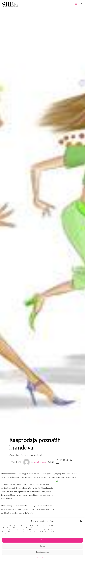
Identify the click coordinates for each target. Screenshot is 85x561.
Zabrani (42, 546)
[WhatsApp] (67, 460)
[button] (82, 521)
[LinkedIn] (64, 460)
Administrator (40, 462)
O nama (39, 557)
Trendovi (16, 462)
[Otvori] (82, 4)
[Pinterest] (70, 460)
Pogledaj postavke (42, 552)
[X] (61, 460)
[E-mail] (57, 463)
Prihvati (42, 540)
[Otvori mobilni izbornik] (76, 4)
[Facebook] (57, 460)
